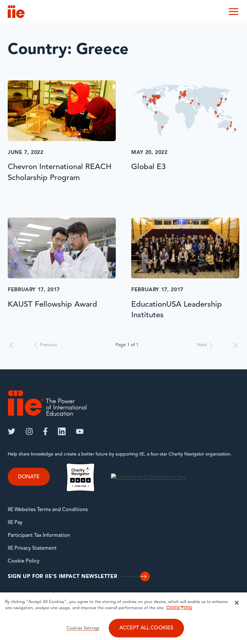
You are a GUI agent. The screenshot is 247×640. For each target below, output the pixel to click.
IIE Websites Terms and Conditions (48, 509)
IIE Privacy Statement (32, 548)
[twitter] (11, 431)
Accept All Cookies (146, 628)
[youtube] (80, 431)
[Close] (237, 603)
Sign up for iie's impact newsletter (62, 576)
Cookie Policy (24, 561)
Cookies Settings (83, 628)
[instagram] (29, 431)
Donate (29, 477)
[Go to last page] (235, 345)
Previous (48, 345)
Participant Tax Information (39, 535)
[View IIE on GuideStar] (148, 477)
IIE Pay (15, 522)
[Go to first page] (12, 345)
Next (202, 345)
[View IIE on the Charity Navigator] (80, 477)
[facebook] (45, 431)
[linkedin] (62, 431)
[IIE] (47, 403)
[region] (123, 616)
